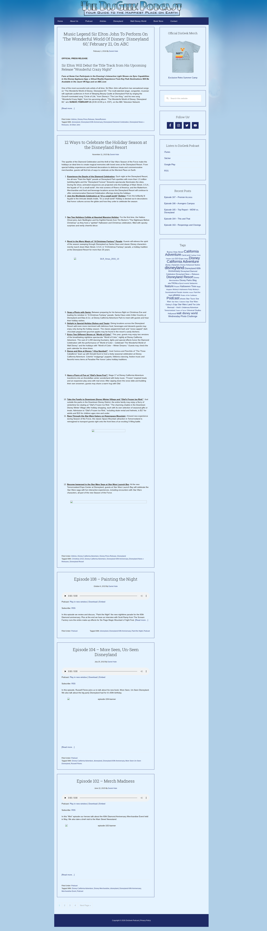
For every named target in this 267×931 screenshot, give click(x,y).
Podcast (74, 631)
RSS (73, 608)
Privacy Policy (145, 920)
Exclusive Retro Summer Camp (182, 77)
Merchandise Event (69, 891)
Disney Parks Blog (188, 280)
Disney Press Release (86, 119)
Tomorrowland (170, 310)
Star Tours (190, 299)
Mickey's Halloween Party (182, 289)
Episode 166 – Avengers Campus (179, 203)
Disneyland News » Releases (187, 274)
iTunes (167, 152)
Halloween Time (188, 286)
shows (183, 299)
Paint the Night (137, 631)
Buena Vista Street (175, 252)
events (186, 283)
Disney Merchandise (101, 888)
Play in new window (78, 602)
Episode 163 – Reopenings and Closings (182, 225)
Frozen (176, 287)
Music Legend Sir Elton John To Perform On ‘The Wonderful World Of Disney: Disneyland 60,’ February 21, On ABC (106, 39)
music (191, 292)
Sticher (167, 158)
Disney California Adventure (88, 556)
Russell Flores (76, 764)
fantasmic (194, 283)
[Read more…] (68, 108)
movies (186, 292)
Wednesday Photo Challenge (182, 316)
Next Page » (85, 905)
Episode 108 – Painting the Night (105, 579)
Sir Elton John (75, 125)
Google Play (169, 164)
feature (169, 286)
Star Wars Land (185, 304)
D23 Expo (179, 259)
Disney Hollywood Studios (190, 265)
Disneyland (121, 556)
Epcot (181, 283)
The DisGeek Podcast (131, 8)
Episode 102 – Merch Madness (106, 781)
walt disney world (187, 313)
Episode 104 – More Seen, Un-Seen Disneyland (106, 652)
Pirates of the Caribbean (189, 295)
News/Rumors (100, 119)
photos (176, 295)
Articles (74, 119)
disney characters (172, 265)
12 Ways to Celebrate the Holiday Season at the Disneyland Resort (106, 145)
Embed (102, 602)
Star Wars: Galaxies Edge (180, 302)
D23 (173, 259)
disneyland (76, 122)
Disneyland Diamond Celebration (116, 122)
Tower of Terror (181, 310)
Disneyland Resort (77, 562)
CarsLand (186, 255)
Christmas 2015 (78, 559)
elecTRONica (173, 283)
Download (93, 602)
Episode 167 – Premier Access (178, 197)
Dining (186, 259)
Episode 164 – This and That (177, 218)
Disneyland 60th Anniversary (92, 122)
